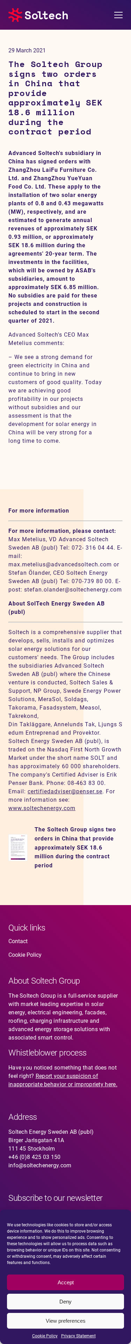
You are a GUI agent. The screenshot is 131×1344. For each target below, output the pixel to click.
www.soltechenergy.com (41, 808)
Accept (66, 1282)
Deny (65, 1302)
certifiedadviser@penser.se (65, 791)
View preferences (66, 1321)
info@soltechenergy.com (40, 1165)
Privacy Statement (78, 1336)
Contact (18, 941)
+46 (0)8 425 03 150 (34, 1157)
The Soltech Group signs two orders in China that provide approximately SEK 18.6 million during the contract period (75, 847)
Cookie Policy (45, 1336)
